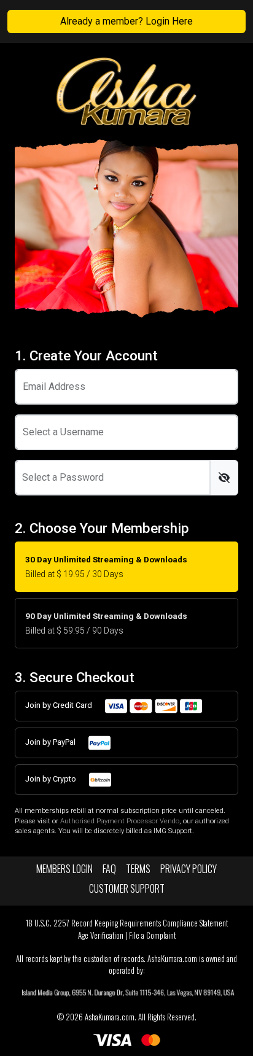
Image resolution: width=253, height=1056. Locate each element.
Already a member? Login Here (126, 21)
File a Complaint (152, 935)
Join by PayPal (51, 742)
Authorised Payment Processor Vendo (119, 821)
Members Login (64, 868)
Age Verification (100, 935)
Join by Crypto (51, 778)
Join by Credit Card (59, 705)
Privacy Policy (188, 868)
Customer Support (127, 888)
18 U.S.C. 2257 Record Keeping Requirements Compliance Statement (127, 923)
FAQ (109, 868)
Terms (138, 868)
